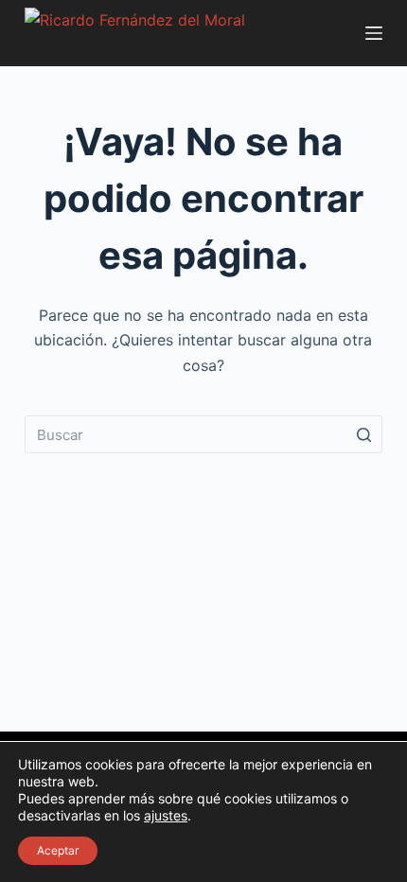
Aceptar (58, 850)
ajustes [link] (165, 815)
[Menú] (373, 33)
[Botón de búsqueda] (363, 434)
